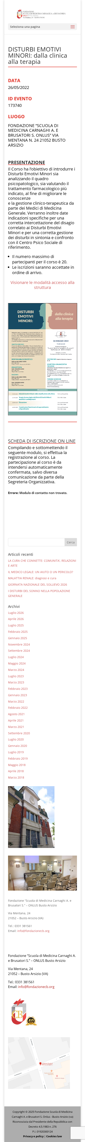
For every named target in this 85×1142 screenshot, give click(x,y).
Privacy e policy (33, 1136)
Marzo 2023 (16, 682)
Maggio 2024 (17, 663)
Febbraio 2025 (18, 632)
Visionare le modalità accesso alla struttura (42, 285)
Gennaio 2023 (17, 695)
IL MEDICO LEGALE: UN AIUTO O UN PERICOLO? (40, 572)
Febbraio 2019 (18, 758)
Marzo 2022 (16, 701)
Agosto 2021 (16, 714)
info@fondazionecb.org (33, 931)
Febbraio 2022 (18, 708)
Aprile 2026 (16, 619)
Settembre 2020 (19, 733)
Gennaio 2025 (17, 638)
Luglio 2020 (16, 739)
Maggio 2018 (17, 765)
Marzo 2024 (16, 670)
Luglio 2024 (16, 657)
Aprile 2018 (16, 771)
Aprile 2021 (16, 720)
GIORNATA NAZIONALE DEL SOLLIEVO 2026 (37, 584)
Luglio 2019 (16, 752)
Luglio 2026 (16, 613)
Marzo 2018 (16, 777)
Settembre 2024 (19, 651)
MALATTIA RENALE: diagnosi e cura (32, 578)
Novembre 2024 (19, 644)
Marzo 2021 (16, 727)
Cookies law (54, 1136)
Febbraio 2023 (18, 689)
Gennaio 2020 (17, 746)
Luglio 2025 (16, 625)
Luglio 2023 (16, 676)
